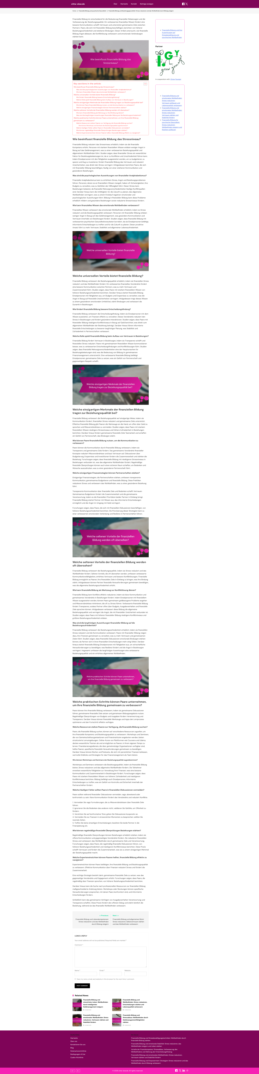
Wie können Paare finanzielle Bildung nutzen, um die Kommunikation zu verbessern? (105, 105)
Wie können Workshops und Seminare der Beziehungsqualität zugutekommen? (103, 125)
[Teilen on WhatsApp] (187, 1071)
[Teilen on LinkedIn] (184, 1071)
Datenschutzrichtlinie (78, 1051)
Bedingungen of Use (77, 1054)
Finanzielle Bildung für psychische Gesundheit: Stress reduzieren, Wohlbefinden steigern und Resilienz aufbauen (172, 125)
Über (115, 4)
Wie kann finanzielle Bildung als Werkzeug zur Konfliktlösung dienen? (100, 113)
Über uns (73, 1041)
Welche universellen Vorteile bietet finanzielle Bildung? (95, 95)
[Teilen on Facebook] (183, 4)
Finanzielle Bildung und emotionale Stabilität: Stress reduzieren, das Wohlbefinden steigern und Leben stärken (156, 1045)
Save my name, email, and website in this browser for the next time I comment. (105, 979)
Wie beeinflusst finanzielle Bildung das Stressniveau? (94, 87)
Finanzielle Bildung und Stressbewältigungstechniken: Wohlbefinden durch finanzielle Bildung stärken (158, 1039)
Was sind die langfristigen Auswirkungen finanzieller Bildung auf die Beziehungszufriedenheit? (108, 115)
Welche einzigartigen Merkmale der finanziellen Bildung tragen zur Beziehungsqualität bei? (108, 102)
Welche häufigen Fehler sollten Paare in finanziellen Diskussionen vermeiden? (103, 128)
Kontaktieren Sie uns (77, 1044)
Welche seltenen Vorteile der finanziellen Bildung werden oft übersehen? (101, 110)
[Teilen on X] (180, 1071)
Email (102, 970)
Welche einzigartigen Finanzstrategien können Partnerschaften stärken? (101, 108)
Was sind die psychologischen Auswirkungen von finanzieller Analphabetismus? (104, 90)
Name (77, 970)
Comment (79, 945)
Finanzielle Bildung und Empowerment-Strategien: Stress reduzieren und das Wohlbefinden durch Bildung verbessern (159, 1062)
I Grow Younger (175, 79)
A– (78, 1071)
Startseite (124, 4)
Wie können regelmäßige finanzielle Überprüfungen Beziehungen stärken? (101, 130)
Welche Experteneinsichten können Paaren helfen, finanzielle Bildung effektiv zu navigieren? (108, 133)
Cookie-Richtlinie (76, 1057)
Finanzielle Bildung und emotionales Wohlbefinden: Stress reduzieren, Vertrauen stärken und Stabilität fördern (172, 113)
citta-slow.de (78, 4)
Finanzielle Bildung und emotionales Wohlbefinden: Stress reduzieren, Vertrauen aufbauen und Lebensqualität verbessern (172, 101)
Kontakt (134, 4)
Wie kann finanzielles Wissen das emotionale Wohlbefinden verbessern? (101, 92)
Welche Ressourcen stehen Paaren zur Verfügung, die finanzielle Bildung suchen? (104, 123)
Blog (72, 1048)
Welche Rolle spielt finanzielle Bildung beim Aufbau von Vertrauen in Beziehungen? (104, 100)
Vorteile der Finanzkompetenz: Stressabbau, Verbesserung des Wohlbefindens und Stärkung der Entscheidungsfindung (154, 1050)
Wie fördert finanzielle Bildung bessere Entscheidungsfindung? (98, 97)
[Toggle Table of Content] (144, 84)
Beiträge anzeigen (146, 4)
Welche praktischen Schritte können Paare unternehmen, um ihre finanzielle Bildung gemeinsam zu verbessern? (106, 119)
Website (127, 970)
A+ (73, 1071)
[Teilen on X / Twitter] (186, 4)
